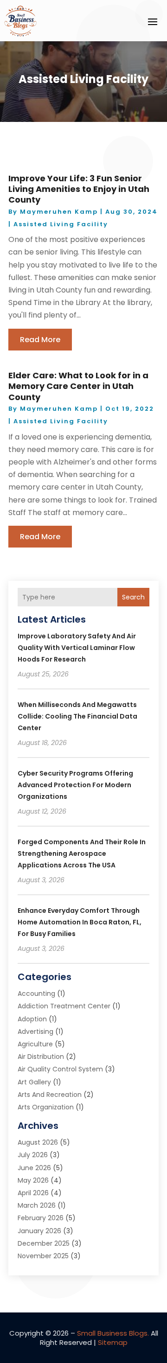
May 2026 (33, 1180)
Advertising (35, 1031)
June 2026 (34, 1167)
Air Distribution (41, 1056)
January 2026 (39, 1231)
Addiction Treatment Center (64, 1006)
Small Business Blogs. (113, 1333)
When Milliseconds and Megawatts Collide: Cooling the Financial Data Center (77, 716)
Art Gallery (34, 1082)
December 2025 (44, 1243)
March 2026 (37, 1205)
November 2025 (43, 1256)
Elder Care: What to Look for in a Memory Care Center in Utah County (78, 386)
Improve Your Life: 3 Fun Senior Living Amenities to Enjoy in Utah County (78, 189)
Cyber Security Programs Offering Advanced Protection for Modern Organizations (75, 785)
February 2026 (41, 1218)
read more (40, 339)
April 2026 (33, 1192)
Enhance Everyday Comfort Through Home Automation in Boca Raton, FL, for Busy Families (79, 922)
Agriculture (35, 1044)
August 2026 (38, 1142)
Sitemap (113, 1342)
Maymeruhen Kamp (59, 211)
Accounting (36, 993)
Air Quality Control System (60, 1069)
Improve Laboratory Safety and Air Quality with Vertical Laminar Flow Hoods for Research (77, 647)
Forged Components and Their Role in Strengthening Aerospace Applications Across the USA (82, 853)
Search (133, 597)
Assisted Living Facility (60, 224)
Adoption (32, 1019)
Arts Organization (46, 1107)
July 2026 (33, 1154)
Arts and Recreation (50, 1094)
